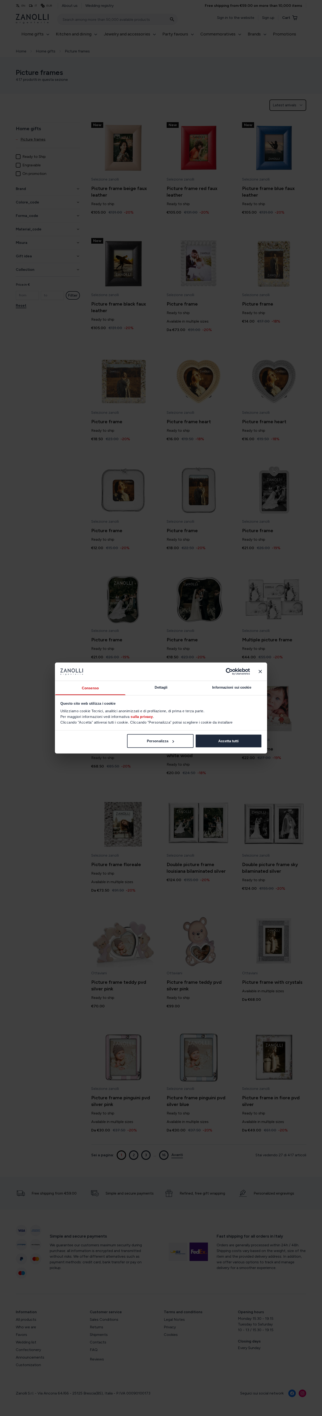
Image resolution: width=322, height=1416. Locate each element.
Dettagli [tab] (161, 687)
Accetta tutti (228, 741)
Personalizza (157, 741)
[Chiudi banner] (260, 671)
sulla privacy (142, 716)
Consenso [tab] (90, 688)
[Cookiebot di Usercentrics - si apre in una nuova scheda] (229, 671)
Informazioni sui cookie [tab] (231, 687)
